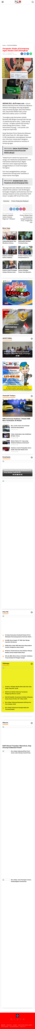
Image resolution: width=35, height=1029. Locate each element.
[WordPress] (17, 209)
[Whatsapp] (30, 53)
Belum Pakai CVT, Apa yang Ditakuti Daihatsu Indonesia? (20, 441)
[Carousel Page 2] (15, 474)
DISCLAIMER (4, 1026)
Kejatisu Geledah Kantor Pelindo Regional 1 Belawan (9, 216)
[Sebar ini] (22, 53)
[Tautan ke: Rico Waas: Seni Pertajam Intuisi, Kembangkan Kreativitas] (6, 942)
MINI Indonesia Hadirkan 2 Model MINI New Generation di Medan (16, 419)
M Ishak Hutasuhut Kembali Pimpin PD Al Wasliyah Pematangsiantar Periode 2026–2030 (18, 636)
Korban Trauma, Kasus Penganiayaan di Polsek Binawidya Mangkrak (25, 256)
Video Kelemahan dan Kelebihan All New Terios (21, 435)
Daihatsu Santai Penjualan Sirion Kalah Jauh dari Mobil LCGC (21, 448)
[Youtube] (24, 209)
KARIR (15, 1025)
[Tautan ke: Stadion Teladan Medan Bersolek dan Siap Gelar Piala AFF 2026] (17, 675)
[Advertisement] (17, 23)
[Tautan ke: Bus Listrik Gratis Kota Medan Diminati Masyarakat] (6, 428)
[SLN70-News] (17, 2)
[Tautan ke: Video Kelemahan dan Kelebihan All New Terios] (6, 435)
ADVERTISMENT (14, 1026)
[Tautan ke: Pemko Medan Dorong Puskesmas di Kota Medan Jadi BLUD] (17, 468)
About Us (22, 1026)
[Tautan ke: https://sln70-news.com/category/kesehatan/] (32, 457)
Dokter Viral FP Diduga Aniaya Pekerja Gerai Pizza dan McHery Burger (10, 271)
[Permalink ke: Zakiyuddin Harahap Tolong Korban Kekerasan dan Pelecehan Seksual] (25, 235)
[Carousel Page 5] (21, 474)
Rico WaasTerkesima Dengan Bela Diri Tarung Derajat (17, 708)
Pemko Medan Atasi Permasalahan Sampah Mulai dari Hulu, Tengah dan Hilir (26, 218)
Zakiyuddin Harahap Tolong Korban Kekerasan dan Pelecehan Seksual (24, 242)
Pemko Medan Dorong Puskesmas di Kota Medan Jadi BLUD (17, 471)
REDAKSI (9, 1025)
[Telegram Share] (28, 53)
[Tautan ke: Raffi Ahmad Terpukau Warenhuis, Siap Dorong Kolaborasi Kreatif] (17, 735)
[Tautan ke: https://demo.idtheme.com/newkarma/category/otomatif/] (32, 396)
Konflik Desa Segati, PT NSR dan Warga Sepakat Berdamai (17, 641)
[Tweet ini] (25, 53)
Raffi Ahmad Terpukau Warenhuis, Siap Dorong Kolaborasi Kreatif (17, 746)
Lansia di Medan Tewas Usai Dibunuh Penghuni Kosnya (24, 271)
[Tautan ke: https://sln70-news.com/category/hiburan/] (32, 723)
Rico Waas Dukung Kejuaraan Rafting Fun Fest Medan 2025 (18, 703)
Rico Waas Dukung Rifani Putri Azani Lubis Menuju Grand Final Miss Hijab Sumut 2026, (20, 752)
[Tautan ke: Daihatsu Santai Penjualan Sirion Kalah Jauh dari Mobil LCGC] (6, 449)
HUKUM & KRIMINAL (7, 54)
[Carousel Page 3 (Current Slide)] (17, 474)
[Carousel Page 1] (16, 355)
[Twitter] (14, 209)
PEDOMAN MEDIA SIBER (25, 1025)
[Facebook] (11, 209)
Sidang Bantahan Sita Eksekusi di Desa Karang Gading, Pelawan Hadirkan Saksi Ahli (9, 242)
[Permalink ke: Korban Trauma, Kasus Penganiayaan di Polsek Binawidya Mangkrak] (25, 250)
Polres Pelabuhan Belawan (19, 201)
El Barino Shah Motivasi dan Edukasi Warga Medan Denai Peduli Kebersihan (18, 651)
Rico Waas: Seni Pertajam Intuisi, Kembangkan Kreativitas (21, 880)
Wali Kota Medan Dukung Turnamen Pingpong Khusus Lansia (16, 692)
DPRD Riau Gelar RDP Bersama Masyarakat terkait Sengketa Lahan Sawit (18, 646)
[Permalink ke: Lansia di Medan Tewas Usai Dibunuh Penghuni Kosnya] (25, 264)
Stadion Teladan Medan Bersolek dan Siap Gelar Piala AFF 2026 (18, 687)
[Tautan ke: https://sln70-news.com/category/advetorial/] (32, 339)
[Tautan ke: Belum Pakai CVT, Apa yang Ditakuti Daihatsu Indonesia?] (6, 442)
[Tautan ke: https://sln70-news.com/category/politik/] (32, 612)
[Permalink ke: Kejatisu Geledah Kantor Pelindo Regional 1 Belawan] (10, 250)
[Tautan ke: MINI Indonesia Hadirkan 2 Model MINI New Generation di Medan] (17, 408)
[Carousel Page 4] (19, 474)
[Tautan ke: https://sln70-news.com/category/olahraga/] (32, 664)
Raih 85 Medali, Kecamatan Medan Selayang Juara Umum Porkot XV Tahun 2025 (18, 697)
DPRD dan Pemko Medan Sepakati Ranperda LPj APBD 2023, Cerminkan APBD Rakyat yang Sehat (17, 353)
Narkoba (6, 201)
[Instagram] (20, 209)
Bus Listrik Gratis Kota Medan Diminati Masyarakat (20, 426)
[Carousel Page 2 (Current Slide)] (18, 355)
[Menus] (2, 2)
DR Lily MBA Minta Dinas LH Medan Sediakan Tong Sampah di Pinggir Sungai (18, 656)
